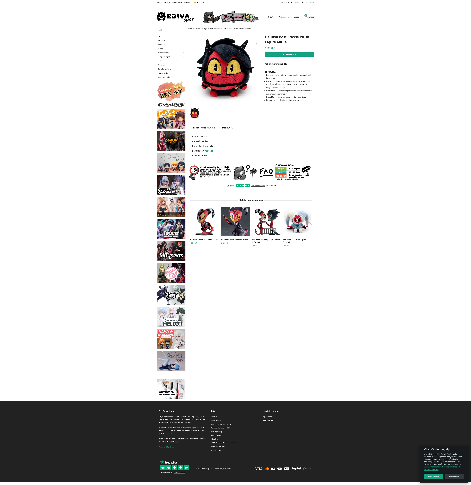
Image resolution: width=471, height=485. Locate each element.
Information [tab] (227, 128)
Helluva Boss (215, 28)
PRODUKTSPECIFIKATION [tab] (204, 128)
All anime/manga (163, 53)
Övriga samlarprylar (164, 57)
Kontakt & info (163, 73)
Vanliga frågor (216, 435)
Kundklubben (216, 450)
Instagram (269, 420)
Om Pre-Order (216, 420)
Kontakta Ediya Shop (166, 447)
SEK (204, 2)
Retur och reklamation (219, 446)
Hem (159, 36)
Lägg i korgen (290, 54)
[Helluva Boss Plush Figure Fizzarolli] (297, 221)
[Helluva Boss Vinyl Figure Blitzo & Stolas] (266, 221)
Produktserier (162, 65)
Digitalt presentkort (164, 69)
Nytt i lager (161, 40)
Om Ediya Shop (216, 432)
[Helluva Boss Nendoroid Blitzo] (235, 221)
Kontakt (214, 417)
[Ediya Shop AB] (175, 17)
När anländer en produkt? (220, 428)
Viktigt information (164, 77)
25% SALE (161, 49)
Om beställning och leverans (221, 424)
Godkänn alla (433, 476)
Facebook (269, 417)
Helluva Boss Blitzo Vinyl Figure (204, 239)
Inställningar (454, 476)
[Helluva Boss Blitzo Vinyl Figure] (204, 221)
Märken (160, 61)
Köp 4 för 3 (161, 44)
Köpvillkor (215, 439)
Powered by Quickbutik (222, 469)
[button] (310, 224)
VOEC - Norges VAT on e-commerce (224, 443)
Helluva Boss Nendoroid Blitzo (234, 239)
